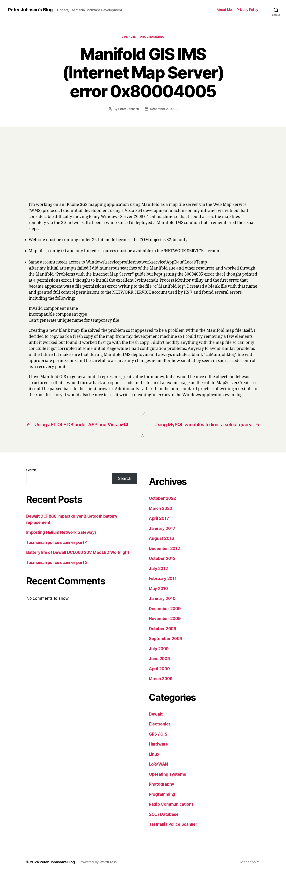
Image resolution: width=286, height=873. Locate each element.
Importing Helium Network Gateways (61, 532)
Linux (154, 754)
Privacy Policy (247, 10)
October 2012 (162, 558)
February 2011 (163, 578)
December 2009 (165, 608)
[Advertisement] (143, 169)
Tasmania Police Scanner (173, 824)
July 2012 (158, 568)
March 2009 (160, 678)
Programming (152, 37)
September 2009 (165, 638)
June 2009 (159, 658)
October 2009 (162, 628)
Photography (161, 784)
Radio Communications (171, 804)
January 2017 (162, 528)
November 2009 (165, 618)
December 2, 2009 (163, 109)
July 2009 (159, 648)
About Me (224, 10)
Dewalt (155, 714)
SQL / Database (164, 814)
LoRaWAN (158, 764)
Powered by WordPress (98, 862)
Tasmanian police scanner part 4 (57, 542)
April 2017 (159, 518)
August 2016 (161, 538)
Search (31, 470)
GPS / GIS (128, 37)
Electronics (160, 724)
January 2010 (162, 598)
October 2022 (162, 498)
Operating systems (167, 774)
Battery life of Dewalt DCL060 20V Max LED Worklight (77, 552)
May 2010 (158, 588)
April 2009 (159, 668)
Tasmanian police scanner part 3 (57, 562)
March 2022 (160, 508)
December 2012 (164, 548)
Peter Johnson (128, 109)
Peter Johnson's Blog (30, 9)
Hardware (158, 744)
